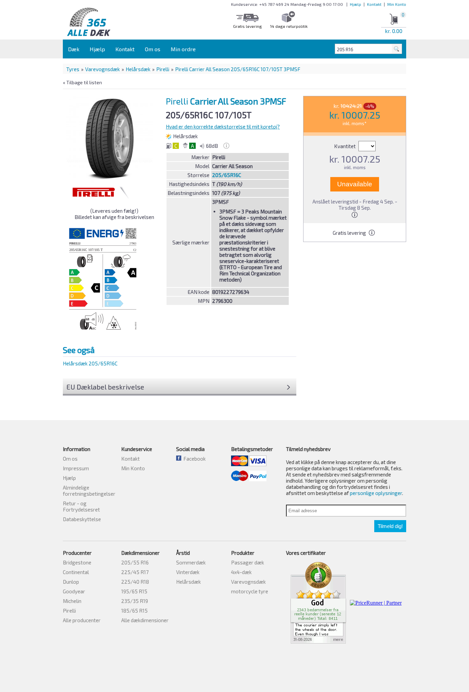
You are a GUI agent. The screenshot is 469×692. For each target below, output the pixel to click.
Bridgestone (77, 562)
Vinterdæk (187, 572)
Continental (76, 572)
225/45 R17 (135, 572)
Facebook (193, 458)
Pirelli (162, 69)
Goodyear (74, 591)
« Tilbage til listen (82, 82)
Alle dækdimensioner (145, 620)
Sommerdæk (191, 562)
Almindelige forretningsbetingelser (89, 490)
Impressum (76, 468)
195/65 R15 (134, 591)
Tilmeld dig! (390, 526)
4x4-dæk (241, 572)
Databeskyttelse (82, 519)
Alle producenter (82, 620)
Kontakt (374, 4)
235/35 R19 (134, 601)
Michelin (72, 601)
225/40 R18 (135, 582)
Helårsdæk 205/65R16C (90, 363)
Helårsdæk (138, 69)
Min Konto (396, 4)
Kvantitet (345, 146)
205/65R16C (226, 175)
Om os (152, 49)
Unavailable (354, 184)
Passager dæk (247, 562)
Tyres (72, 69)
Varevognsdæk (102, 69)
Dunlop (71, 582)
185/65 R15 (134, 610)
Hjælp (355, 4)
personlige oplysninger (376, 493)
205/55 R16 (135, 562)
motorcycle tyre (249, 591)
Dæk (73, 49)
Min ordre (183, 49)
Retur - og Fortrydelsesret (81, 506)
